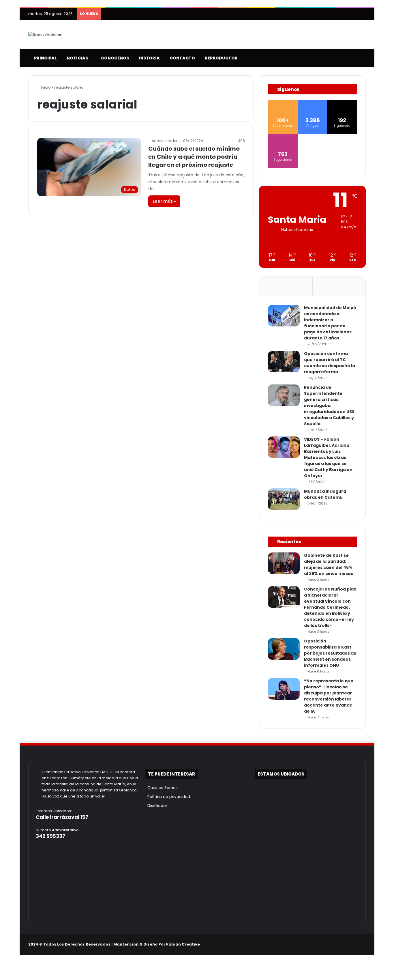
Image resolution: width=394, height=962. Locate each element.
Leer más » (164, 201)
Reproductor (220, 58)
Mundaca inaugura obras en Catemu (325, 494)
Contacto (181, 58)
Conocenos (114, 58)
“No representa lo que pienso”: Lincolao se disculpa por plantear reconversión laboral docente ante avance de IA (328, 696)
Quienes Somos (161, 788)
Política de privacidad (167, 797)
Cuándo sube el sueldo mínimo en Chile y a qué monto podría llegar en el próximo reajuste (194, 157)
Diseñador (156, 805)
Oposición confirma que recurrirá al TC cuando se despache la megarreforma (329, 363)
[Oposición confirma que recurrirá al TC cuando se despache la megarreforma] (284, 361)
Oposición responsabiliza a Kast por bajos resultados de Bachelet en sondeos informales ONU (330, 653)
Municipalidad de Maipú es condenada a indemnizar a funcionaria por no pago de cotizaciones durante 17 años (330, 323)
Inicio (45, 87)
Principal (44, 58)
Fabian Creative (183, 944)
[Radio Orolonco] (45, 34)
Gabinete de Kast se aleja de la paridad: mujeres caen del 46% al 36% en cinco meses (328, 564)
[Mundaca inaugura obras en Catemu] (284, 499)
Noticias (76, 58)
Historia (148, 58)
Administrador (164, 140)
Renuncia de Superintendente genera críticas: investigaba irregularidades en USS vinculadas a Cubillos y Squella (329, 405)
